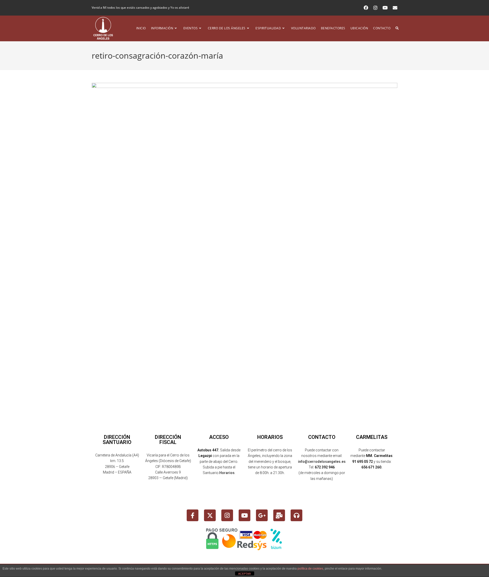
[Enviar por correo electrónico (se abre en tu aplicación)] (393, 7)
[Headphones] (296, 515)
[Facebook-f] (192, 515)
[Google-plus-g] (262, 515)
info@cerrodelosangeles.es (322, 462)
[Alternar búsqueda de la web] (397, 28)
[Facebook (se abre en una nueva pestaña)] (366, 7)
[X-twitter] (210, 515)
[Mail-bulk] (279, 515)
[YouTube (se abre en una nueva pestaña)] (385, 7)
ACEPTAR (244, 573)
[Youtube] (244, 515)
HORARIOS (270, 437)
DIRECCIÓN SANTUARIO (117, 439)
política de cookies (310, 568)
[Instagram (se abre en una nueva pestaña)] (375, 7)
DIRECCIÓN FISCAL (168, 439)
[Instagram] (227, 515)
